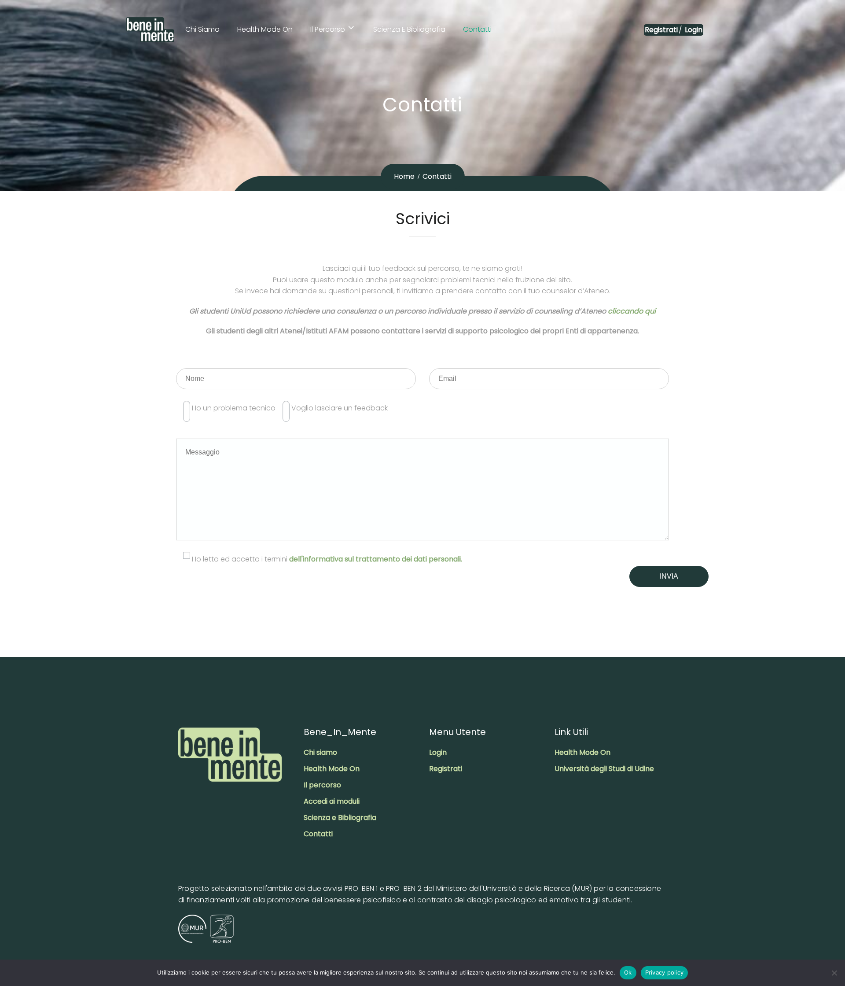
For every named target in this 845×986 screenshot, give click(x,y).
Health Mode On (265, 29)
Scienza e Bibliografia (409, 29)
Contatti (477, 29)
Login (692, 30)
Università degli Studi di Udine (604, 769)
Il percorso (327, 29)
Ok (628, 972)
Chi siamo (202, 29)
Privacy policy (664, 972)
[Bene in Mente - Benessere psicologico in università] (150, 29)
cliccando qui (632, 311)
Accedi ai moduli (332, 801)
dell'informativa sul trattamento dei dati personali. (375, 559)
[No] (834, 972)
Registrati (661, 30)
